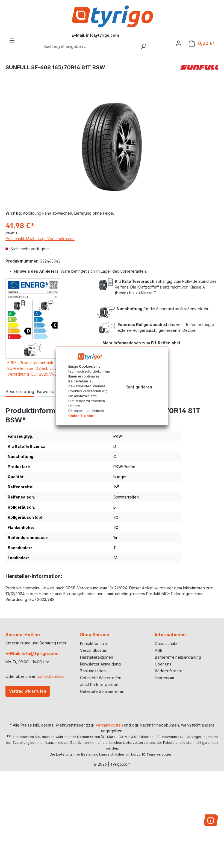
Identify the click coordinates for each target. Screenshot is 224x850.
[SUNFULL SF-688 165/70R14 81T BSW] (112, 147)
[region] (112, 147)
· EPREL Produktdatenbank (29, 362)
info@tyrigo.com (102, 35)
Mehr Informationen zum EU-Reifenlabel (141, 343)
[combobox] (89, 46)
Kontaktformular (50, 676)
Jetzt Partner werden (99, 684)
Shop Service (94, 634)
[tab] (19, 392)
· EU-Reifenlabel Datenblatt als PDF (36, 368)
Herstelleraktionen (96, 657)
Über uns (163, 664)
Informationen (170, 634)
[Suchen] (143, 46)
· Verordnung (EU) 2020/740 (31, 374)
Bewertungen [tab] (51, 391)
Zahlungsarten (93, 671)
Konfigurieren (138, 387)
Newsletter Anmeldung (100, 664)
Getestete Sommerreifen (102, 691)
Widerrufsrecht (168, 671)
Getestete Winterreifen (100, 677)
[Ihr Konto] (178, 43)
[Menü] (12, 40)
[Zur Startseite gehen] (112, 16)
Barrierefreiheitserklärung (178, 657)
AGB (159, 650)
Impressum (164, 677)
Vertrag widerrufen (27, 691)
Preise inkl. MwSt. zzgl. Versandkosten (40, 238)
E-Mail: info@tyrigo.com (31, 653)
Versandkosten (93, 650)
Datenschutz (166, 643)
